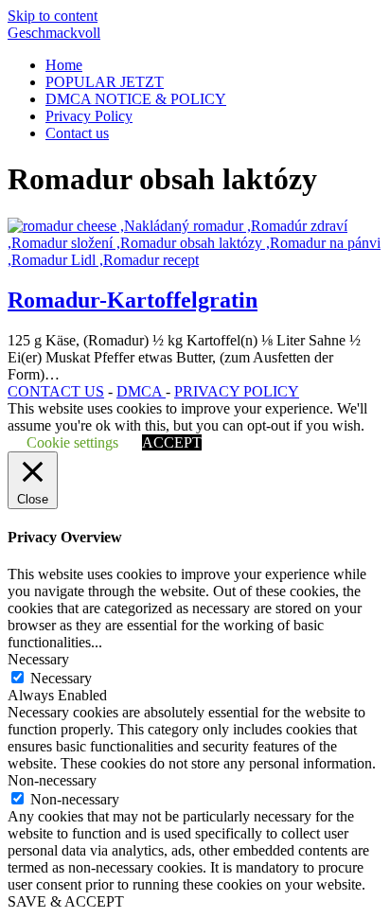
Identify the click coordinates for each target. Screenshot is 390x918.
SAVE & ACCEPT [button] (66, 901)
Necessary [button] (38, 659)
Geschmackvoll (54, 33)
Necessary (61, 678)
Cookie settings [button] (72, 442)
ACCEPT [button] (172, 442)
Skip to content (53, 16)
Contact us (77, 133)
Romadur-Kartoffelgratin (132, 300)
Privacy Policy (89, 116)
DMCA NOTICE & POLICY (135, 99)
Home (63, 65)
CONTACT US (56, 391)
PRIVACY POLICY (236, 391)
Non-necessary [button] (52, 780)
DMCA (141, 391)
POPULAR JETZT (104, 82)
